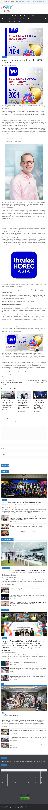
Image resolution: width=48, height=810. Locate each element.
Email (2, 448)
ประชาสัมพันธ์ (17, 21)
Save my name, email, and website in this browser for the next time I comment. (21, 461)
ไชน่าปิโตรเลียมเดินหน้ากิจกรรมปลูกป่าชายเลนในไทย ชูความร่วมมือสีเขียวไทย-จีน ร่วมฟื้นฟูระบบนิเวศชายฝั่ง (28, 738)
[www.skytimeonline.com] (2, 18)
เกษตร (33, 18)
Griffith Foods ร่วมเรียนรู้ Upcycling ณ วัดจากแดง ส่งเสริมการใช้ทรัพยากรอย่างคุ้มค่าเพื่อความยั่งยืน (27, 745)
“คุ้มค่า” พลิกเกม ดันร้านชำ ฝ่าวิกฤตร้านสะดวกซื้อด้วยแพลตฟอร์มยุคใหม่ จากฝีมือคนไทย (7, 404)
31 (2, 785)
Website (3, 454)
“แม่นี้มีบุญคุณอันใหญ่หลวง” (11, 715)
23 (41, 780)
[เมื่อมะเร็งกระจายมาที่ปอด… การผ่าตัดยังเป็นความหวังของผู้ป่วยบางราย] (5, 663)
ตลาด (9, 15)
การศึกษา (20, 15)
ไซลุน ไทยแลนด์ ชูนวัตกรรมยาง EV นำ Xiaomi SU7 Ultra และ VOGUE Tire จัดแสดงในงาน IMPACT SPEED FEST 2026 (28, 596)
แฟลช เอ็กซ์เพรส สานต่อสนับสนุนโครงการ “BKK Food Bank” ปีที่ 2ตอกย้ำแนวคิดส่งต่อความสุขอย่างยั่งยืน (28, 731)
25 (8, 782)
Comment (3, 425)
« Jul (2, 788)
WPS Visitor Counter (27, 800)
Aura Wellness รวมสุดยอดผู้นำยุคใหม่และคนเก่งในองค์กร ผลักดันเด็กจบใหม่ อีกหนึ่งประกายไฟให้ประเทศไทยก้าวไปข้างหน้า (27, 677)
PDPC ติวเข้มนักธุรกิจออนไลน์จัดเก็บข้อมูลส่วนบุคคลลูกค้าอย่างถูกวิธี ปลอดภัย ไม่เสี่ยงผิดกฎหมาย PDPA (39, 405)
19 (15, 780)
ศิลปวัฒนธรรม (27, 15)
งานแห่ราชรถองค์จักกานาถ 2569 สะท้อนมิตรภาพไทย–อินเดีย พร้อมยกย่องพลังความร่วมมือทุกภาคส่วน (28, 532)
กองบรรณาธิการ (13, 65)
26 (15, 782)
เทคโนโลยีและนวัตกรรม (13, 18)
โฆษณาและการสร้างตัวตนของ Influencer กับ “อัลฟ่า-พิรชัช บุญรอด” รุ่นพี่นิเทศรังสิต (12, 382)
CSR (20, 18)
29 (35, 782)
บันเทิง (33, 15)
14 (28, 777)
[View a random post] (45, 18)
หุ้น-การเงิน (14, 15)
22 (35, 780)
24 (2, 782)
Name (3, 442)
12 (15, 777)
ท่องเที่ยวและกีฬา (26, 18)
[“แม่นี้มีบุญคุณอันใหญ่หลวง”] (24, 698)
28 (28, 782)
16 (41, 777)
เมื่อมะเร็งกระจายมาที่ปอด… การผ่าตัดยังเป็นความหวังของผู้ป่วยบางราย (23, 662)
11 (8, 777)
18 (8, 780)
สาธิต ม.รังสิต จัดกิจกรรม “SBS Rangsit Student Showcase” (37, 381)
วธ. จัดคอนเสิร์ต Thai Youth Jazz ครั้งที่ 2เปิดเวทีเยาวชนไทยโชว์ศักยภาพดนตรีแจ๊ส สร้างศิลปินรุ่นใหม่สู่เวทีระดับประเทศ (23, 504)
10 (2, 777)
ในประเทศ (10, 21)
